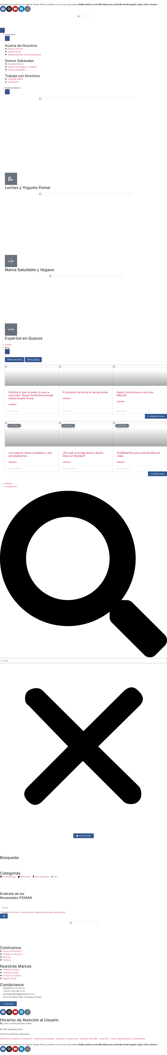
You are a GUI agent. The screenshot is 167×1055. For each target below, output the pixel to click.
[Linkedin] (21, 9)
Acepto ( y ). (33, 912)
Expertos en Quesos (23, 338)
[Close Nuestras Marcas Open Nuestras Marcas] (7, 91)
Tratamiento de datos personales (49, 912)
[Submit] (4, 916)
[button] (83, 574)
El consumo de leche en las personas (85, 392)
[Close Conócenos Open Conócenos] (7, 38)
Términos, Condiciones (20, 912)
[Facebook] (3, 9)
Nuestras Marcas (15, 966)
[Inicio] (83, 20)
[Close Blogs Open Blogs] (7, 351)
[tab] (14, 359)
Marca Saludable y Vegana (29, 269)
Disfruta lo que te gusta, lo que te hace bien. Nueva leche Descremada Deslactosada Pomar (31, 395)
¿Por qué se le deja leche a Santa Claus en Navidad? (83, 454)
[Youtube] (15, 9)
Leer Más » (13, 404)
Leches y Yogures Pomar (27, 187)
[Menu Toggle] (2, 30)
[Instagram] (9, 9)
